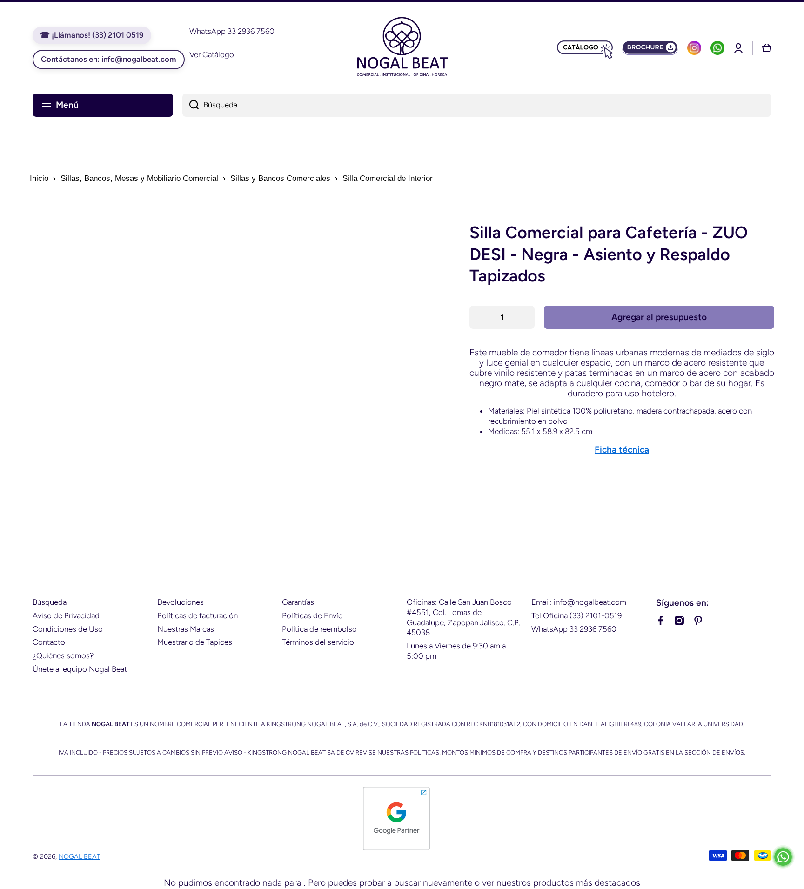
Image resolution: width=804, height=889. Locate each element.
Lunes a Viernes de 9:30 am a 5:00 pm (456, 651)
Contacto (49, 642)
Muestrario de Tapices (194, 642)
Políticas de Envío (312, 615)
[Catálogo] (585, 48)
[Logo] (402, 48)
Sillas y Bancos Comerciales (280, 178)
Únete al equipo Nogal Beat (80, 669)
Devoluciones (180, 602)
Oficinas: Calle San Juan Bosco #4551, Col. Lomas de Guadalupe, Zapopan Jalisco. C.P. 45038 (463, 617)
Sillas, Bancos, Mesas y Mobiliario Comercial (139, 178)
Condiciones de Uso (68, 629)
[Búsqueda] (190, 105)
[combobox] (476, 105)
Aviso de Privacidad (66, 615)
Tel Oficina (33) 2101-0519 (576, 615)
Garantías (298, 602)
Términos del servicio (318, 642)
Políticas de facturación (197, 615)
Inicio (39, 178)
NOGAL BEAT (79, 856)
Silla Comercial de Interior (387, 178)
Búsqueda (50, 602)
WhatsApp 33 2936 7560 (573, 629)
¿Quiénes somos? (63, 655)
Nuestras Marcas (185, 629)
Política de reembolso (319, 629)
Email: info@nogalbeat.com (578, 602)
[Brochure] (650, 48)
